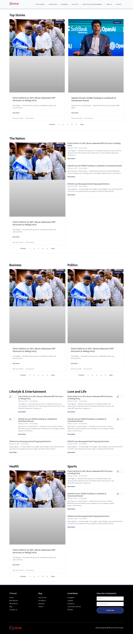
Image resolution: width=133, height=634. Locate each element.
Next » (82, 124)
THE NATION (53, 4)
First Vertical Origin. (118, 628)
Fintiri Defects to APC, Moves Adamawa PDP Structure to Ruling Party (34, 99)
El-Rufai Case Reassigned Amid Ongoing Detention (88, 184)
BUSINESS (64, 4)
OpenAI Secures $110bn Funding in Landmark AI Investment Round (93, 99)
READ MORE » (72, 158)
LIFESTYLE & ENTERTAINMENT (92, 4)
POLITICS (75, 4)
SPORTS (119, 4)
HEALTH (109, 4)
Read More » (16, 113)
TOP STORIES (39, 4)
